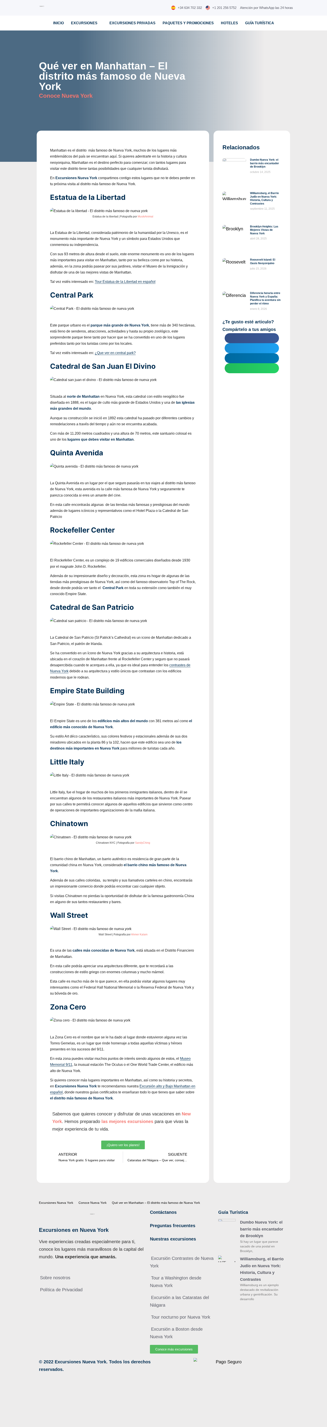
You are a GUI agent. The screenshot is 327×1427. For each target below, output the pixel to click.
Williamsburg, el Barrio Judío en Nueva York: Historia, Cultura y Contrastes (264, 198)
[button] (252, 338)
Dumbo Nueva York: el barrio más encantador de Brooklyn (264, 163)
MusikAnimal (145, 216)
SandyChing (142, 842)
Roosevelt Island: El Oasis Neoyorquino (262, 261)
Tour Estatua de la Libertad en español (125, 282)
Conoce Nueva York (66, 95)
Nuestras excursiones (173, 1238)
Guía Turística (233, 1212)
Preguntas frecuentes (172, 1225)
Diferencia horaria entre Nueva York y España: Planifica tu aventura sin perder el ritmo (265, 298)
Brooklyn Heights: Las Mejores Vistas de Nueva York (264, 230)
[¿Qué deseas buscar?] (301, 7)
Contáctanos (163, 1212)
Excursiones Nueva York (56, 1202)
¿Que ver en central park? (115, 353)
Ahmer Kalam (139, 934)
